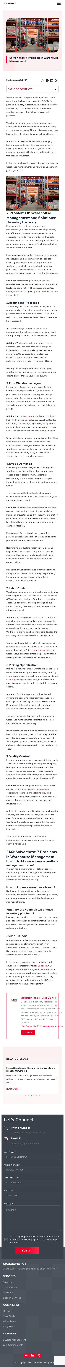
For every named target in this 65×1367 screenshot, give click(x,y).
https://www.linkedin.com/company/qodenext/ (42, 1026)
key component (41, 650)
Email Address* (11, 1177)
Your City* (8, 1190)
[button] (59, 3)
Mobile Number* (12, 1165)
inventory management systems (21, 679)
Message (8, 1203)
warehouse (33, 416)
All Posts (28, 1032)
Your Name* (9, 1152)
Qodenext (42, 966)
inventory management (37, 789)
